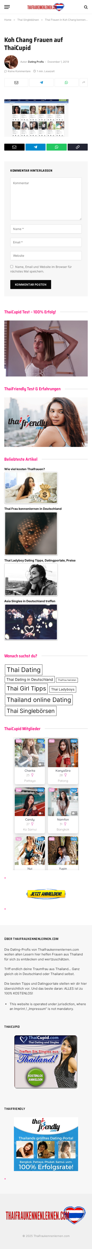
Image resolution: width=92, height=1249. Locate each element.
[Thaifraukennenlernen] (46, 7)
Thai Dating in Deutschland (29, 679)
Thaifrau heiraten (67, 680)
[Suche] (85, 7)
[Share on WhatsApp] (67, 82)
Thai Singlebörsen (31, 710)
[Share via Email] (16, 82)
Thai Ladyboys (62, 689)
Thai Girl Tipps (26, 688)
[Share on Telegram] (41, 82)
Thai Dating (24, 669)
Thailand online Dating (39, 699)
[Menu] (7, 7)
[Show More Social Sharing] (84, 82)
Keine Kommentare (19, 71)
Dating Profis (36, 61)
